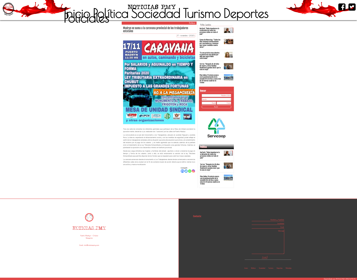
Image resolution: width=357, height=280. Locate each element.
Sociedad (155, 13)
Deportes (246, 13)
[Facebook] (182, 171)
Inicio (77, 13)
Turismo (202, 13)
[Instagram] (193, 171)
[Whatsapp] (189, 171)
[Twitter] (186, 171)
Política (110, 13)
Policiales (86, 17)
